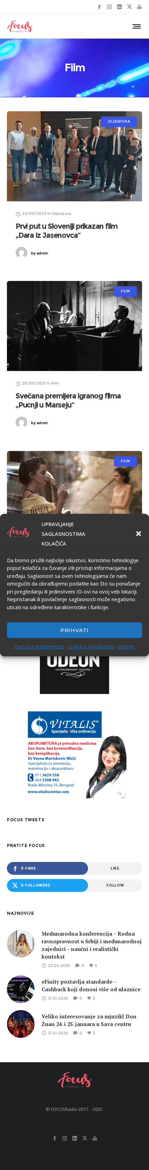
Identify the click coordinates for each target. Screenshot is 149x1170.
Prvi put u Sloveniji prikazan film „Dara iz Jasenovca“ (66, 231)
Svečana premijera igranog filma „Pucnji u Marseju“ (68, 400)
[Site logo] (20, 26)
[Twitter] (129, 6)
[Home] (74, 1079)
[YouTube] (139, 6)
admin (39, 253)
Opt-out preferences (40, 646)
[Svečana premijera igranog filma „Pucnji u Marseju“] (74, 326)
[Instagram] (109, 6)
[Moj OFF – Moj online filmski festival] (74, 496)
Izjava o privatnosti (91, 646)
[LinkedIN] (119, 6)
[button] (138, 533)
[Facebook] (99, 6)
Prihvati (74, 630)
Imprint (126, 646)
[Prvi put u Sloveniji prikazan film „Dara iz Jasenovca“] (74, 156)
